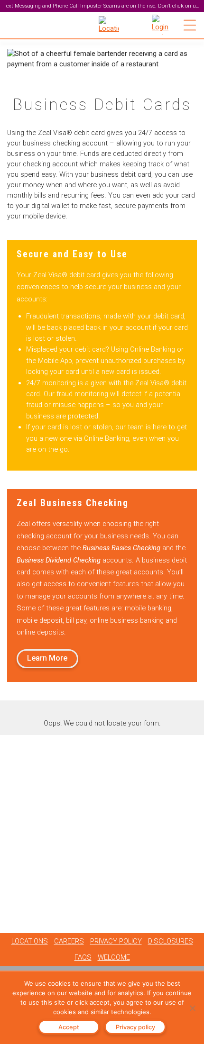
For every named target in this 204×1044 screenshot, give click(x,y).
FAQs (83, 957)
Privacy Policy (116, 941)
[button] (162, 25)
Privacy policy (135, 1027)
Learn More (47, 658)
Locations (29, 941)
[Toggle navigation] (189, 25)
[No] (192, 1008)
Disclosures (170, 941)
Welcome (114, 957)
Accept (68, 1027)
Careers (69, 941)
